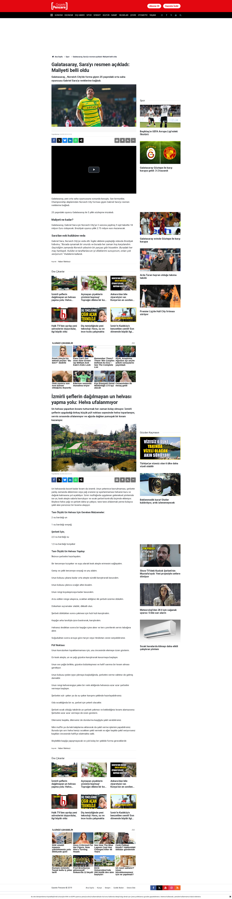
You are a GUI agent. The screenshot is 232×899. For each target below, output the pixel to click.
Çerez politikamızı (137, 897)
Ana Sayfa (58, 57)
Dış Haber (80, 15)
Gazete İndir (172, 6)
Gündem (59, 15)
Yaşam (152, 15)
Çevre (133, 15)
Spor (89, 15)
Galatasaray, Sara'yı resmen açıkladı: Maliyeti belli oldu (95, 57)
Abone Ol (154, 6)
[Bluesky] (64, 140)
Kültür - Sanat (110, 15)
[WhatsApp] (75, 140)
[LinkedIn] (70, 140)
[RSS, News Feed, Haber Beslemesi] (177, 887)
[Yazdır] (117, 140)
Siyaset (97, 15)
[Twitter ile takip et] (171, 15)
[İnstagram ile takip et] (162, 15)
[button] (122, 140)
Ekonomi (69, 15)
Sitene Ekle (131, 888)
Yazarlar (123, 15)
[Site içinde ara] (180, 15)
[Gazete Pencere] (59, 6)
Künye (99, 888)
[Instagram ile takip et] (171, 887)
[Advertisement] (160, 77)
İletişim (107, 888)
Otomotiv (143, 15)
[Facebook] (53, 140)
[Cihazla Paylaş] (81, 140)
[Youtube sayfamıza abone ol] (176, 15)
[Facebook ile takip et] (166, 15)
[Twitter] (59, 140)
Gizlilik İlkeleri (118, 888)
